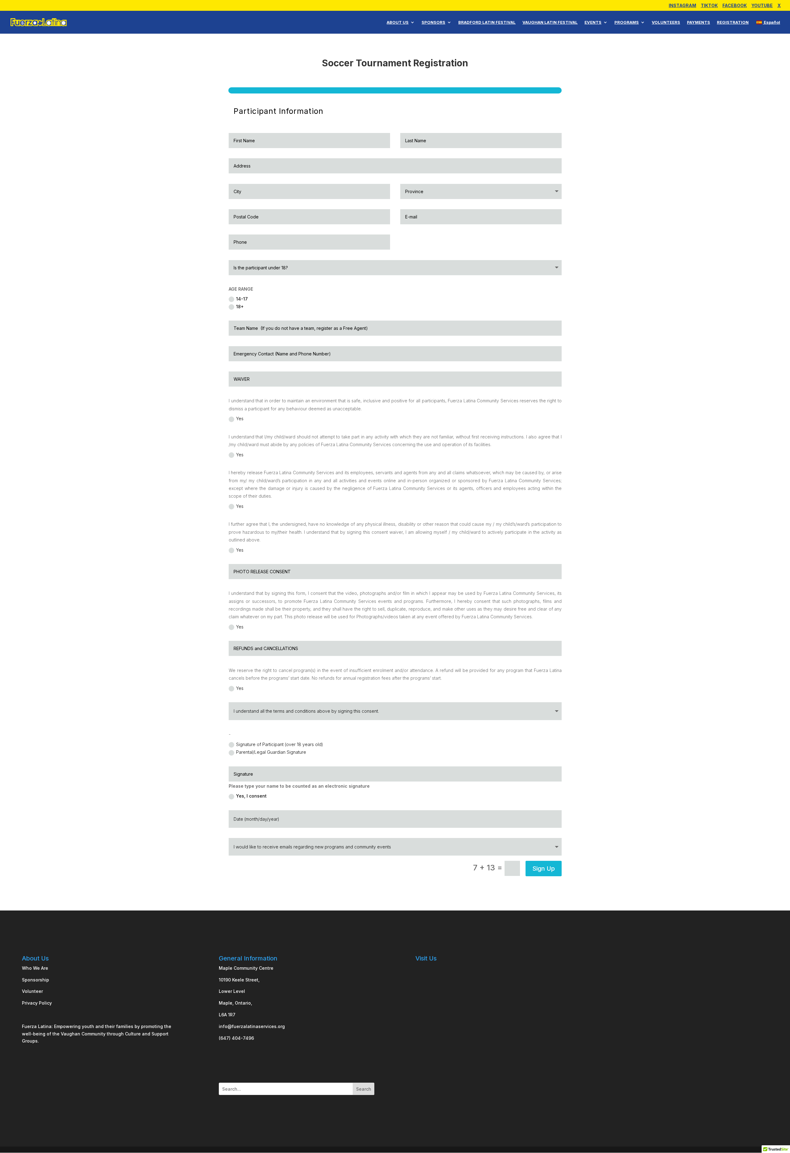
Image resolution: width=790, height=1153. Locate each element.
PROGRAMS (626, 22)
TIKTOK (709, 5)
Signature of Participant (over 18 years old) (279, 744)
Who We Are (35, 968)
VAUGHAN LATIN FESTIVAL (550, 22)
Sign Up (543, 868)
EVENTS (592, 22)
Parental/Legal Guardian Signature (271, 752)
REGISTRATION (733, 22)
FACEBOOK (734, 5)
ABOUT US (398, 22)
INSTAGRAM (682, 5)
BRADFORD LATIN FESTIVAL (487, 22)
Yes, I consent (251, 795)
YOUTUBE (762, 5)
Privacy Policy (37, 1003)
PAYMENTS (698, 22)
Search (363, 1089)
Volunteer (32, 991)
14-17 (242, 298)
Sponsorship (35, 979)
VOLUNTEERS (666, 22)
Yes (239, 418)
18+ (240, 306)
